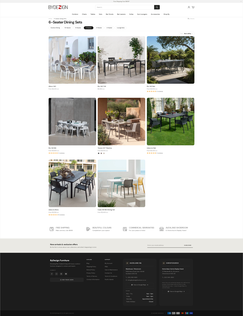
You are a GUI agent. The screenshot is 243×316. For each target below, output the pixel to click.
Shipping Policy (91, 266)
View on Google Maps (139, 285)
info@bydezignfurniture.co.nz (137, 280)
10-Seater (68, 28)
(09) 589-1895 (132, 277)
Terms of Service (92, 276)
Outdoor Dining (55, 28)
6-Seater (88, 28)
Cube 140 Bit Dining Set (106, 210)
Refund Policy (91, 270)
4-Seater (99, 28)
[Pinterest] (61, 273)
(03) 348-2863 (169, 277)
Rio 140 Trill (102, 86)
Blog (88, 263)
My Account (108, 263)
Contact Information (93, 279)
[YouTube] (66, 273)
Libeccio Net (151, 148)
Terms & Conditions (111, 276)
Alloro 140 (52, 86)
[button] (127, 7)
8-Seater (78, 28)
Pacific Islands (109, 279)
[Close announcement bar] (241, 1)
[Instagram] (56, 273)
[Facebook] (51, 273)
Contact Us (108, 273)
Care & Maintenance (111, 270)
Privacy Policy (91, 273)
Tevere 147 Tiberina (105, 148)
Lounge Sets (121, 28)
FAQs (106, 266)
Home (50, 18)
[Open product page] (72, 60)
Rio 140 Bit (52, 148)
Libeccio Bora (53, 210)
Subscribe (187, 245)
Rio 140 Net (151, 86)
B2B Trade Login (67, 279)
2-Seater (109, 28)
